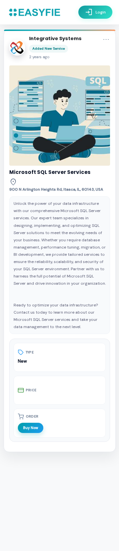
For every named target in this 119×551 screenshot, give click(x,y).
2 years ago (39, 57)
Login (95, 12)
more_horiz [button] (106, 39)
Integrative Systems (55, 38)
